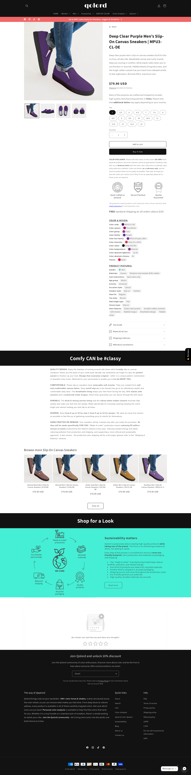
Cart (116, 708)
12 (123, 124)
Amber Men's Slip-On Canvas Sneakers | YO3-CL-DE (124, 486)
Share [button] (114, 27)
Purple (129, 235)
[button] (27, 6)
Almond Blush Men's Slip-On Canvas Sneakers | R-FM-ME (38, 486)
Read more (113, 585)
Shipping (112, 88)
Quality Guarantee (115, 206)
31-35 (135, 252)
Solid (123, 260)
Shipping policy (150, 712)
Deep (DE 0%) (130, 245)
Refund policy (149, 717)
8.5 (113, 118)
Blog (117, 726)
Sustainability (120, 721)
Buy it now (138, 151)
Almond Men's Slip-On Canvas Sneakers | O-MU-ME (66, 486)
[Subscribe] (116, 674)
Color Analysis (121, 712)
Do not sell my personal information (154, 732)
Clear (127, 231)
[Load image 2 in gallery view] (47, 111)
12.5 (132, 124)
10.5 (148, 118)
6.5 (137, 112)
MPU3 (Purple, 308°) (137, 238)
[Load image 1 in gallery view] (32, 111)
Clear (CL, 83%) (134, 242)
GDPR (146, 721)
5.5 (121, 112)
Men (123, 270)
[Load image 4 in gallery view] (79, 111)
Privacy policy (149, 708)
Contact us (119, 735)
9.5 (130, 118)
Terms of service (150, 703)
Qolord (72, 769)
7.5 (154, 112)
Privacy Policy (103, 681)
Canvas (123, 273)
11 (157, 118)
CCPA (146, 726)
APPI (145, 738)
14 (133, 256)
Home (117, 699)
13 (141, 124)
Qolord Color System (124, 717)
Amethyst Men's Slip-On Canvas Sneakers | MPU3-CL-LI (152, 486)
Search (118, 703)
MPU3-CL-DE (129, 224)
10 (139, 118)
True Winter (131, 228)
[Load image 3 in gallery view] (63, 111)
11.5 (113, 124)
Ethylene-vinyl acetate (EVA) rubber (144, 273)
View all (95, 506)
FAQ (145, 699)
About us (119, 730)
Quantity (112, 130)
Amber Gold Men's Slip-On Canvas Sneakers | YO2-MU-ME (95, 487)
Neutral (134, 249)
